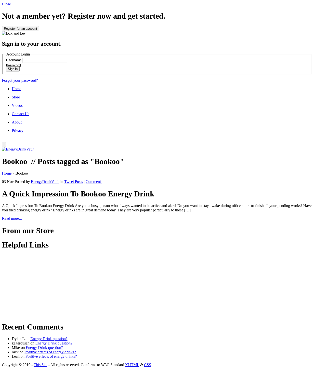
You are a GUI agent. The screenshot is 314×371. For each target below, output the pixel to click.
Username (14, 60)
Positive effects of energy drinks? (50, 352)
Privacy (18, 130)
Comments (94, 181)
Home (16, 89)
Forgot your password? (20, 80)
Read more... (12, 218)
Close (6, 4)
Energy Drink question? (48, 339)
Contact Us (20, 114)
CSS (147, 365)
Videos (17, 105)
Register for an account (20, 28)
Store (16, 97)
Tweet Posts (73, 181)
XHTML (132, 365)
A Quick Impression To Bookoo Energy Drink (78, 193)
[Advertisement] (32, 285)
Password (13, 65)
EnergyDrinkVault (45, 181)
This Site (40, 365)
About (17, 122)
